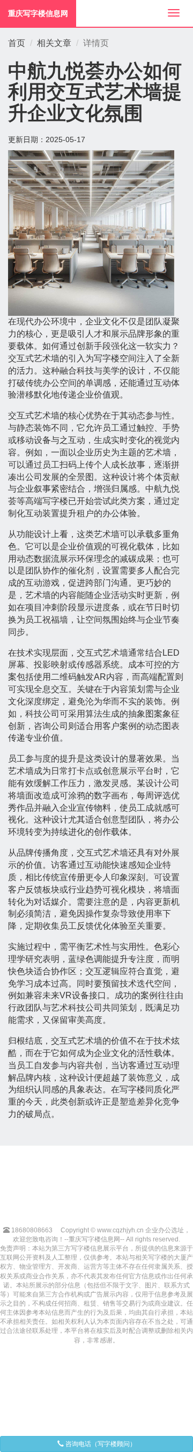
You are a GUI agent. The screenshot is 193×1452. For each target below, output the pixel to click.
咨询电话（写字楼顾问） (100, 1444)
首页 (16, 43)
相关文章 (54, 43)
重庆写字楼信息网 (38, 13)
